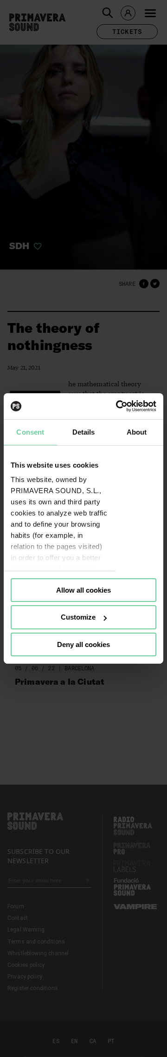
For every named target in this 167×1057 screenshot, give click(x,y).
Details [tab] (83, 432)
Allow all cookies (83, 590)
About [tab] (137, 432)
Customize (78, 617)
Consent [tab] (30, 432)
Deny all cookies (83, 644)
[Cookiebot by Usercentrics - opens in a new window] (117, 406)
